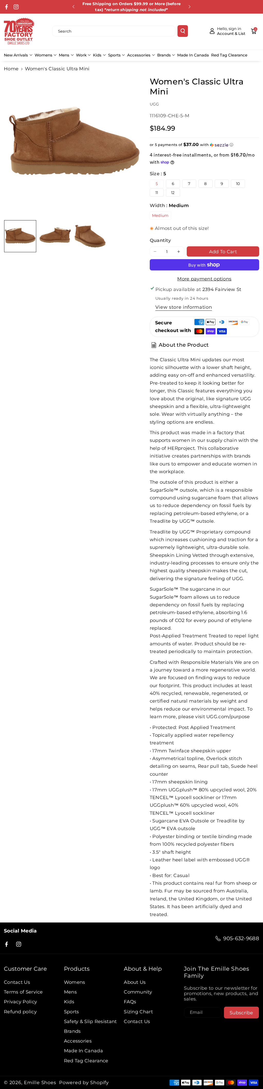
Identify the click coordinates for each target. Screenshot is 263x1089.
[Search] (182, 31)
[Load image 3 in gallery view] (90, 236)
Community (138, 992)
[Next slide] (189, 6)
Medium (160, 215)
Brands (164, 55)
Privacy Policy (20, 1001)
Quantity (160, 240)
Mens (64, 55)
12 (173, 192)
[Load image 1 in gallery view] (20, 236)
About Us (135, 982)
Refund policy (20, 1011)
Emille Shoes (40, 1082)
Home (11, 68)
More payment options (204, 278)
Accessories (139, 55)
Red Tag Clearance (86, 1060)
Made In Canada (83, 1050)
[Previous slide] (74, 6)
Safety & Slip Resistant (90, 1021)
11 (156, 192)
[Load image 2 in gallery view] (55, 236)
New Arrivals (16, 55)
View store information (183, 307)
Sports (114, 55)
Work (81, 55)
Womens (43, 55)
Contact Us (17, 982)
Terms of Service (23, 992)
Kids (97, 55)
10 (238, 183)
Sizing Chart (138, 1011)
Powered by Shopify (84, 1082)
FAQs (130, 1001)
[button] (253, 31)
